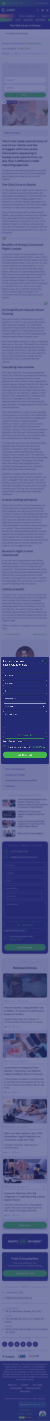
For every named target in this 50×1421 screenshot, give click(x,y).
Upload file (27, 735)
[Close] (44, 661)
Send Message (25, 754)
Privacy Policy (38, 746)
